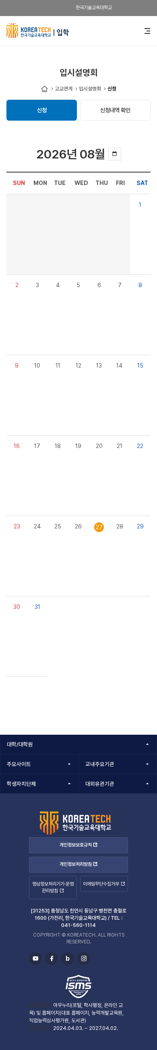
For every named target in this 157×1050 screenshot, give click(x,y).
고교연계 (63, 89)
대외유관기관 (99, 784)
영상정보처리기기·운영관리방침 (53, 887)
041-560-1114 (78, 925)
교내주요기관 (99, 764)
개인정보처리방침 (76, 864)
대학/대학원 (20, 744)
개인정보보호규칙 (76, 845)
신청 (111, 89)
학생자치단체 (21, 784)
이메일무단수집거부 (101, 884)
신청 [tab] (42, 110)
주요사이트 (19, 764)
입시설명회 (90, 89)
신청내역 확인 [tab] (115, 110)
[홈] (44, 89)
